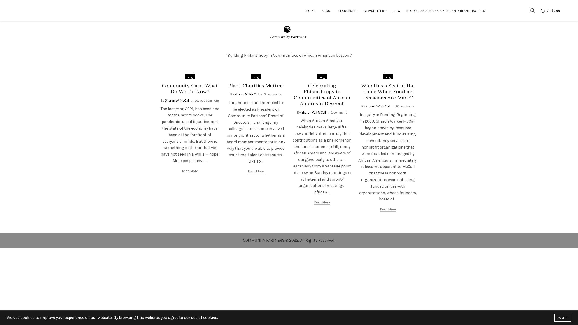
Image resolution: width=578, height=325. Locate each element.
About (327, 11)
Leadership (347, 11)
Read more (190, 171)
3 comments (273, 94)
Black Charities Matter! (256, 85)
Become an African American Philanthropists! (446, 11)
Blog (396, 11)
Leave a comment (207, 100)
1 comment (339, 112)
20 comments (405, 106)
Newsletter (374, 11)
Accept (563, 317)
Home (310, 11)
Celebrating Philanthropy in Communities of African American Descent (322, 94)
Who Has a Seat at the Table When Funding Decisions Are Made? (388, 91)
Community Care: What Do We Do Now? (190, 88)
